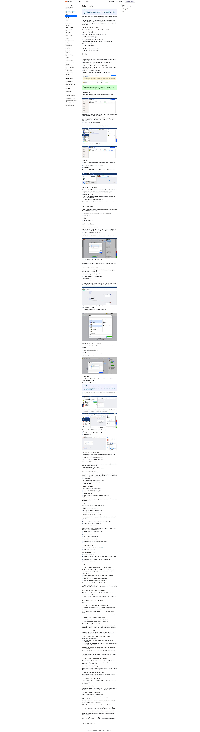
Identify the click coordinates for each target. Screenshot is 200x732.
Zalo (100, 730)
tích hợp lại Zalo (100, 654)
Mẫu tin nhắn (95, 594)
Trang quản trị (120, 1)
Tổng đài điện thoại (93, 663)
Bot (88, 215)
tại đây (110, 88)
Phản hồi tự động (125, 8)
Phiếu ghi (86, 483)
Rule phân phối (90, 194)
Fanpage (95, 730)
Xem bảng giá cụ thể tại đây (109, 571)
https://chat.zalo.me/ (86, 698)
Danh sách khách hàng (94, 717)
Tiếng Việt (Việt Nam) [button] (84, 1)
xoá (95, 654)
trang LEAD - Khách (86, 465)
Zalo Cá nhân (100, 64)
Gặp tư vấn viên (112, 1)
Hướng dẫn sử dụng (125, 9)
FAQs (123, 11)
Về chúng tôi (89, 730)
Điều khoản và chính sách (107, 730)
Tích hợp (123, 5)
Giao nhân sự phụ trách (126, 6)
